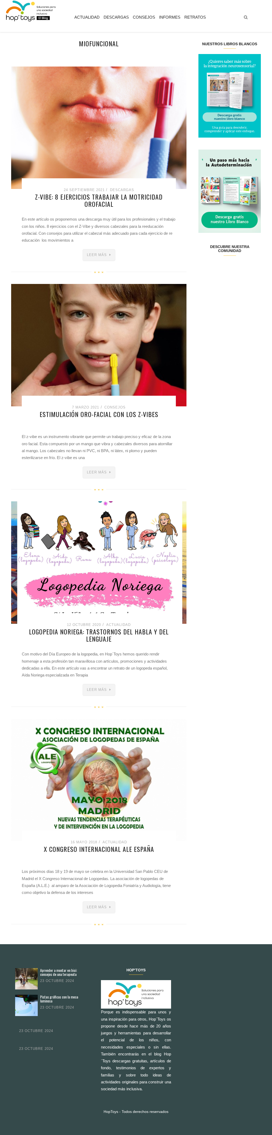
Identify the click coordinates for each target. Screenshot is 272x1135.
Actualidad (87, 17)
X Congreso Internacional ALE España (99, 849)
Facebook (203, 267)
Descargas (116, 17)
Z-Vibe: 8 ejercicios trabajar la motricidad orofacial (99, 200)
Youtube (245, 267)
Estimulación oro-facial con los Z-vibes (99, 414)
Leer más (97, 255)
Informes (169, 17)
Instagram (224, 267)
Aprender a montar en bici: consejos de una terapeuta (58, 972)
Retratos (195, 17)
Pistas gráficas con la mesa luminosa (59, 999)
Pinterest (235, 267)
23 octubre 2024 (57, 981)
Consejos (144, 17)
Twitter (214, 267)
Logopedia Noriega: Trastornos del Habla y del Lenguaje (99, 635)
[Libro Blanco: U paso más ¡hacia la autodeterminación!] (229, 190)
